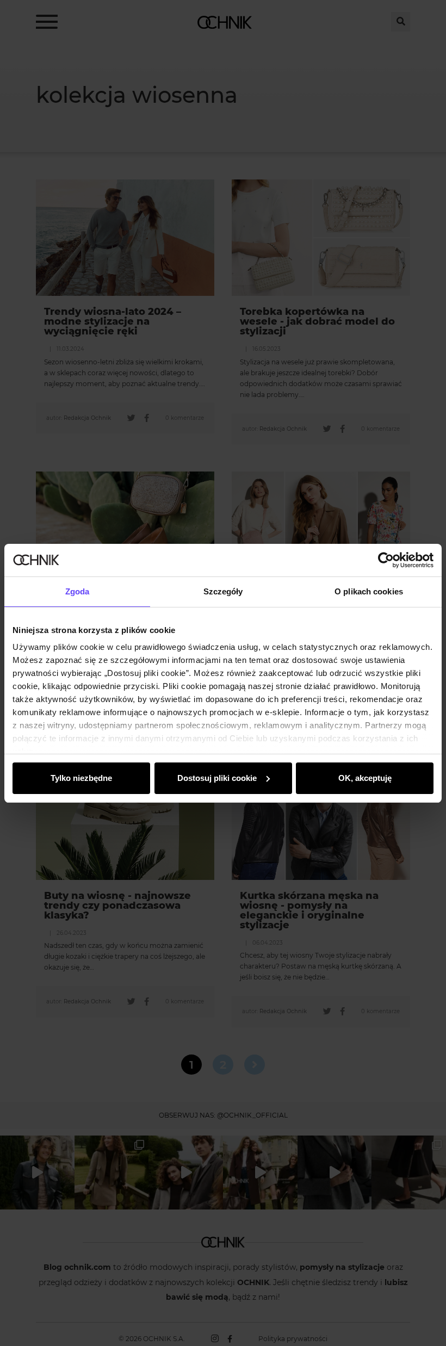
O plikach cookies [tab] (368, 591)
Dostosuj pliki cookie (217, 778)
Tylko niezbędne (81, 778)
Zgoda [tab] (77, 591)
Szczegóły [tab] (223, 591)
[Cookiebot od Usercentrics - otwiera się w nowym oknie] (385, 560)
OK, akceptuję (365, 778)
